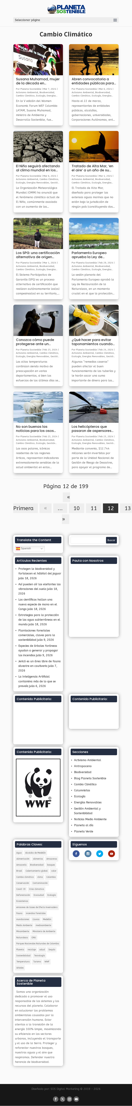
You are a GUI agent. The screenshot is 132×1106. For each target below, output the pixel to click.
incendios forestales (36, 913)
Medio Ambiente (24, 925)
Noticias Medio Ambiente (90, 819)
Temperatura (23, 961)
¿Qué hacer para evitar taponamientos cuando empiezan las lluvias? (92, 342)
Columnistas (82, 790)
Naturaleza (22, 937)
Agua (19, 853)
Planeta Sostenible (30, 89)
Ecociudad (39, 895)
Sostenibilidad (23, 955)
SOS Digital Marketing (65, 1089)
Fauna (19, 913)
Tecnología (39, 955)
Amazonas (51, 859)
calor (53, 871)
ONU (33, 937)
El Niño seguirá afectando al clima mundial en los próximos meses (38, 168)
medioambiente (43, 925)
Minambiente (22, 931)
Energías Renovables (38, 182)
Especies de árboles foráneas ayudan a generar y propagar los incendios (38, 650)
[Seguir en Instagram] (69, 1099)
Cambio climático (25, 877)
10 (76, 508)
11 (93, 508)
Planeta (20, 949)
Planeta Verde (83, 831)
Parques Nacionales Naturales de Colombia (37, 943)
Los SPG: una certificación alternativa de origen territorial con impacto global (38, 255)
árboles (20, 968)
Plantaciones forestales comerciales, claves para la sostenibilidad (36, 635)
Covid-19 (20, 889)
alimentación (22, 859)
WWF (47, 961)
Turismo (37, 961)
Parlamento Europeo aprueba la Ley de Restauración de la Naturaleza (89, 255)
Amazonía (21, 865)
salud (42, 949)
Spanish (25, 548)
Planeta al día (83, 825)
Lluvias (36, 919)
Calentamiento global (37, 871)
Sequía (51, 949)
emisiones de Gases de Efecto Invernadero (36, 907)
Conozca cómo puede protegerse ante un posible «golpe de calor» (36, 342)
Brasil (19, 871)
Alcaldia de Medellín (35, 853)
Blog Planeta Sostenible (90, 778)
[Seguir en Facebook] (55, 1099)
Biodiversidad (47, 92)
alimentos (38, 859)
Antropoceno (83, 766)
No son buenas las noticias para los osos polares (35, 429)
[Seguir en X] (62, 1099)
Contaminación (40, 883)
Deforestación (23, 895)
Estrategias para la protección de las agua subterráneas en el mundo (39, 619)
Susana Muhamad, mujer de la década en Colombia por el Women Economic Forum (38, 81)
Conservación (22, 883)
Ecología (40, 95)
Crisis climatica (36, 889)
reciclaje (32, 949)
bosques (51, 865)
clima (40, 877)
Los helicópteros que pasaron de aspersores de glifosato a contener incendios (92, 429)
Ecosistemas (22, 901)
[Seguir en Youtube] (76, 1099)
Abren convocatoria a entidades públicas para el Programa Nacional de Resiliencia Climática (93, 81)
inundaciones (22, 919)
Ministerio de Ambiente (44, 931)
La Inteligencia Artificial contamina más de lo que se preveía (37, 681)
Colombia (51, 877)
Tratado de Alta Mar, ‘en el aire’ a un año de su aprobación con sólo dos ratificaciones (93, 168)
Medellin (47, 919)
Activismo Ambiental (27, 92)
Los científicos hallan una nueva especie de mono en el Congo (37, 604)
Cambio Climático (25, 95)
